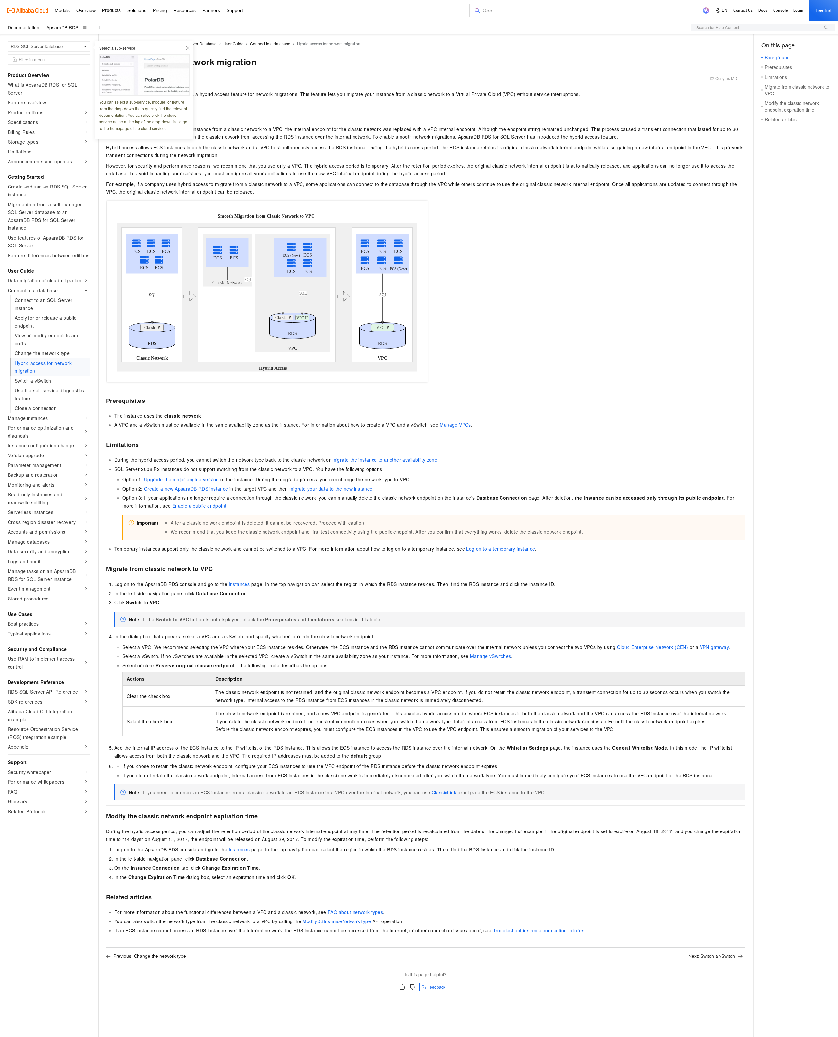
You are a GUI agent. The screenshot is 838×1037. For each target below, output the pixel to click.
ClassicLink (444, 792)
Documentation (23, 27)
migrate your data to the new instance (331, 488)
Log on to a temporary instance (500, 548)
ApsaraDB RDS (62, 27)
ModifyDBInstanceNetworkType (336, 921)
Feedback (436, 987)
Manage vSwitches (490, 656)
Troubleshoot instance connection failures (538, 930)
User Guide (233, 43)
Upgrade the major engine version (181, 479)
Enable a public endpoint (199, 505)
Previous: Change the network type (149, 956)
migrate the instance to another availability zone (385, 459)
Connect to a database (270, 43)
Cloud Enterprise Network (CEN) (652, 647)
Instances (239, 584)
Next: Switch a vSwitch (711, 956)
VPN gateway (714, 647)
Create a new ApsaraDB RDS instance (186, 488)
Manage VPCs (455, 424)
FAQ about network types (355, 912)
